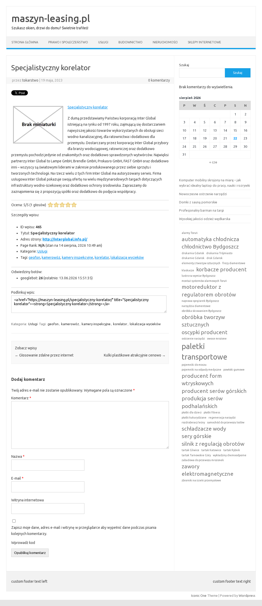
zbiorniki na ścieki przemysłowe (201, 480)
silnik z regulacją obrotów (213, 444)
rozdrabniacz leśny (193, 422)
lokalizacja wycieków (127, 257)
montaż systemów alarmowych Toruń (204, 280)
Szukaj (184, 65)
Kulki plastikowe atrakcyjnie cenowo (135, 355)
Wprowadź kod (23, 543)
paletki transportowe (204, 351)
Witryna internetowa (27, 500)
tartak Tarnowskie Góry (196, 455)
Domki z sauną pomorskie (198, 202)
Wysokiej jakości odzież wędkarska (204, 219)
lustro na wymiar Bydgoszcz (198, 275)
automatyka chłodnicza (210, 239)
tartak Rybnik (231, 450)
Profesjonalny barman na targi (201, 210)
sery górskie (196, 436)
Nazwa (18, 456)
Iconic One (198, 595)
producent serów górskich (214, 391)
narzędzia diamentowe (196, 305)
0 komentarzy (159, 80)
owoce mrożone (217, 338)
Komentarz (21, 398)
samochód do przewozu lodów (225, 422)
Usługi (103, 42)
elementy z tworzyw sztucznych (201, 263)
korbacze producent (221, 269)
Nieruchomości (165, 42)
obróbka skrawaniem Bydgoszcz (201, 310)
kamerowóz (51, 257)
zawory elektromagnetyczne (207, 470)
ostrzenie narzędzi (193, 338)
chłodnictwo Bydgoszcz (210, 246)
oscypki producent (204, 332)
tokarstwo (30, 80)
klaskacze (188, 270)
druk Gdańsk (214, 258)
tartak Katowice (211, 450)
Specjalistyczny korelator (88, 107)
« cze (213, 162)
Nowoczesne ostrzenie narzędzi (203, 194)
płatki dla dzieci (192, 412)
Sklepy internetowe (204, 42)
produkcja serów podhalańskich (202, 402)
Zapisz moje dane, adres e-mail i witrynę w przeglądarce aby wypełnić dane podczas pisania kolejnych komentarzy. (83, 530)
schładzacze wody (204, 428)
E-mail (17, 478)
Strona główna (25, 42)
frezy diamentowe (233, 263)
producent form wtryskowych (202, 379)
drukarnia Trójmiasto (219, 253)
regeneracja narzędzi (222, 417)
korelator (102, 257)
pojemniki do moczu (194, 364)
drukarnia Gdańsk (193, 253)
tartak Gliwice (190, 450)
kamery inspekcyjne (77, 257)
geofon (34, 257)
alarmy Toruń (190, 232)
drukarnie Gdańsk (193, 258)
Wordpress (247, 595)
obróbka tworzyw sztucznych (203, 320)
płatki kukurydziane (194, 417)
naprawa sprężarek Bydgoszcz (200, 300)
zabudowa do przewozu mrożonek (203, 460)
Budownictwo (130, 42)
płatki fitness (212, 412)
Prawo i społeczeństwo (68, 42)
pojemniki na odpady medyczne (201, 369)
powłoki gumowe (234, 369)
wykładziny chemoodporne (229, 455)
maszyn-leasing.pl (51, 18)
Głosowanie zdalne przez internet (44, 355)
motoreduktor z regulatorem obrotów (209, 290)
